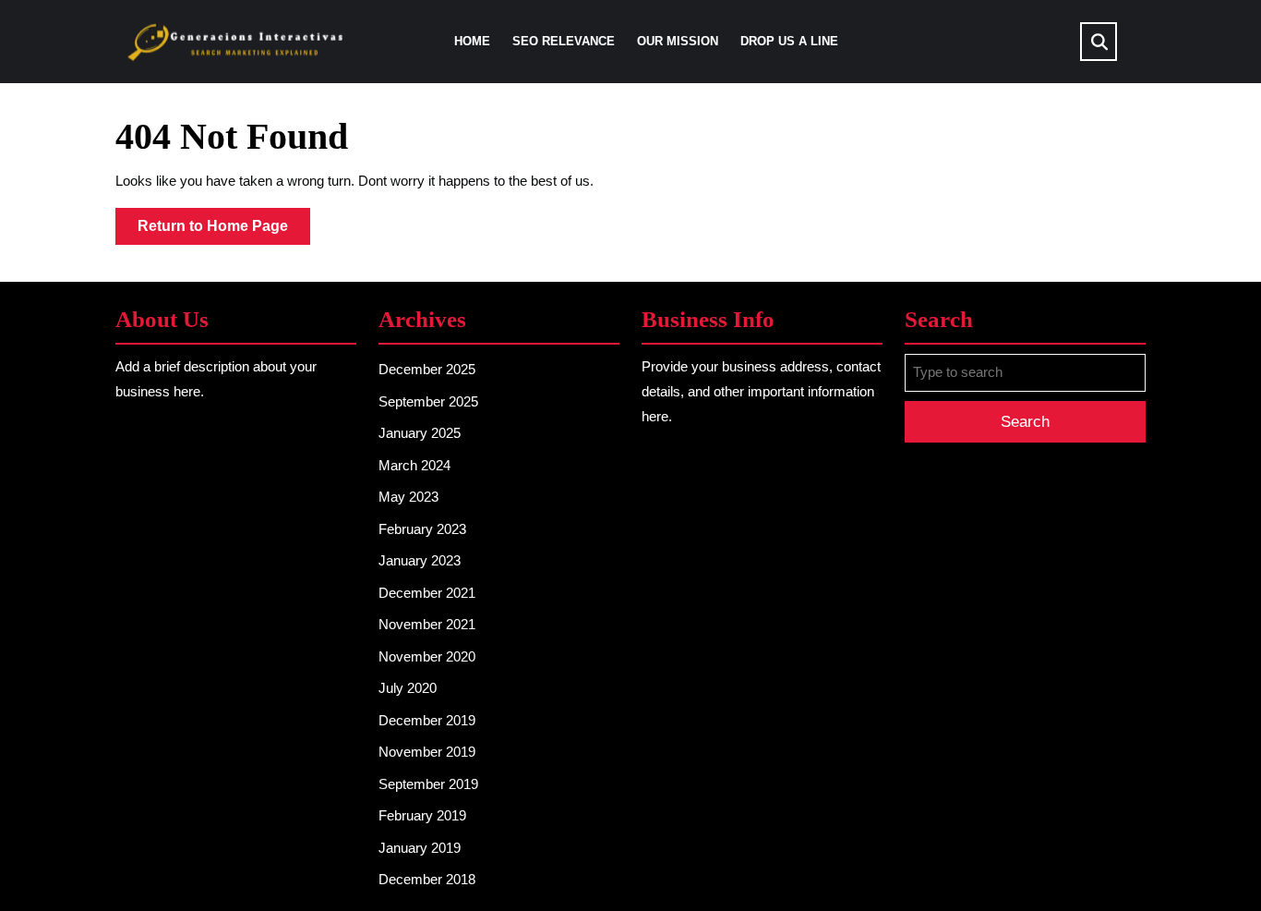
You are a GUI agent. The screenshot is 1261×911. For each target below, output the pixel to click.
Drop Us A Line (789, 41)
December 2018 (426, 879)
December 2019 (426, 720)
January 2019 (419, 848)
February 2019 (422, 815)
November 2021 (426, 624)
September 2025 (428, 401)
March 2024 (414, 465)
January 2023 (419, 560)
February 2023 (422, 529)
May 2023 (408, 496)
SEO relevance (563, 41)
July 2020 (407, 688)
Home (472, 41)
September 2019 (428, 784)
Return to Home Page (224, 231)
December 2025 (426, 369)
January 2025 (419, 433)
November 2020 (426, 656)
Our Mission (677, 41)
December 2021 (426, 593)
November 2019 (426, 751)
